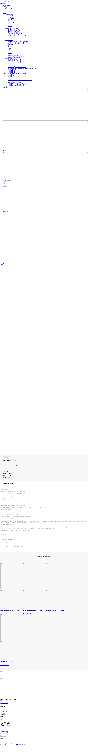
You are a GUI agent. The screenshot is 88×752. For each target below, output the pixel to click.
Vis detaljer (6, 613)
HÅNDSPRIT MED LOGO (10, 58)
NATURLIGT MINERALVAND (11, 28)
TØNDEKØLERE (9, 40)
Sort (27, 546)
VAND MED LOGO (9, 14)
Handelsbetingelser (4, 731)
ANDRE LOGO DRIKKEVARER (12, 23)
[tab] (44, 482)
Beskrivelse (5, 482)
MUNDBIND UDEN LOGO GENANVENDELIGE (15, 73)
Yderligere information (8, 483)
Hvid (21, 546)
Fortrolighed (2, 733)
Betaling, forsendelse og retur (6, 732)
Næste (4, 263)
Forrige (1, 263)
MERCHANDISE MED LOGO (11, 54)
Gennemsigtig (16, 546)
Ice (22, 546)
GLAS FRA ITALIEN (9, 44)
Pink (25, 546)
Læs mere (2, 613)
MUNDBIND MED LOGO (10, 69)
